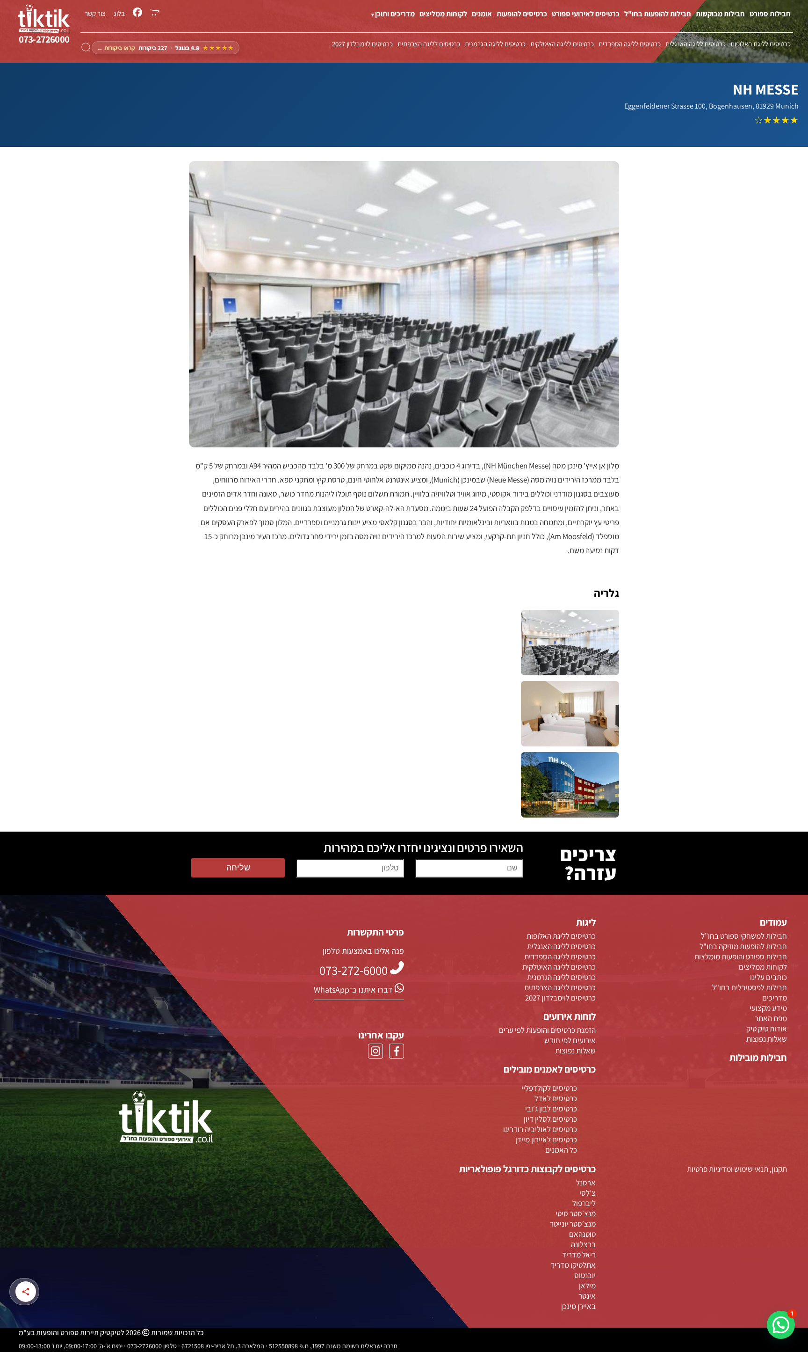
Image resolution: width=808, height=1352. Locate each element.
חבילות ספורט (770, 14)
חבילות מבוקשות (720, 14)
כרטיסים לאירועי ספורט (586, 14)
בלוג (119, 13)
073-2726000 (44, 39)
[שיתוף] (25, 1291)
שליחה (238, 867)
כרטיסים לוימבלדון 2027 (362, 43)
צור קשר (95, 13)
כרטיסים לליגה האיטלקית (562, 43)
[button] (781, 1325)
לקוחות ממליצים (443, 14)
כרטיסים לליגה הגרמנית (495, 43)
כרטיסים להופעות (522, 14)
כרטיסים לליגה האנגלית (695, 43)
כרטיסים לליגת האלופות (760, 43)
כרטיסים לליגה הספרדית (630, 43)
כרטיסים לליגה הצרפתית (428, 43)
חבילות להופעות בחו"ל (657, 14)
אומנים (482, 14)
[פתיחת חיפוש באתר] (86, 47)
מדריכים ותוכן (395, 14)
